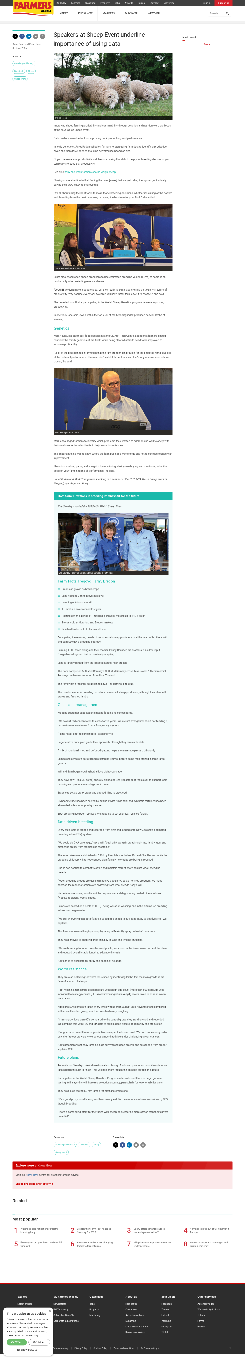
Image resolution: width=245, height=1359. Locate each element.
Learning (75, 3)
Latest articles (25, 1304)
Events (201, 1326)
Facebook (167, 1304)
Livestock (18, 71)
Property (105, 3)
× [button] (49, 1311)
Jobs (117, 3)
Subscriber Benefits (64, 1315)
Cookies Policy (101, 1348)
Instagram (167, 1326)
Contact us (131, 1309)
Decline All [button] (39, 1342)
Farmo (141, 3)
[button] (28, 1350)
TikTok (165, 1332)
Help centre (132, 1304)
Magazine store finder (137, 1326)
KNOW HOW (85, 13)
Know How (32, 1175)
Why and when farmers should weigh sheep (90, 172)
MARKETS (109, 13)
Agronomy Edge (206, 1304)
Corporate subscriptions (66, 1321)
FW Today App (61, 1309)
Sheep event (20, 79)
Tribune (202, 1315)
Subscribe (223, 3)
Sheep (31, 71)
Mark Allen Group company (55, 1348)
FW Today (61, 3)
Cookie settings (151, 1348)
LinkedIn (166, 1315)
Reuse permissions (136, 1332)
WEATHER (154, 13)
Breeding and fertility (24, 63)
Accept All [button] (16, 1342)
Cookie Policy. (32, 1335)
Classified (90, 3)
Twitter (165, 1309)
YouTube (166, 1321)
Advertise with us (135, 1315)
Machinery (95, 1315)
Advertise (169, 3)
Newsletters (60, 1304)
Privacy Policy (80, 1348)
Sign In (207, 3)
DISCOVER (131, 13)
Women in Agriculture (209, 1309)
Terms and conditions (124, 1348)
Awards (129, 3)
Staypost (154, 3)
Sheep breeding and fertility (33, 1183)
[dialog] (28, 1332)
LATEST (63, 13)
